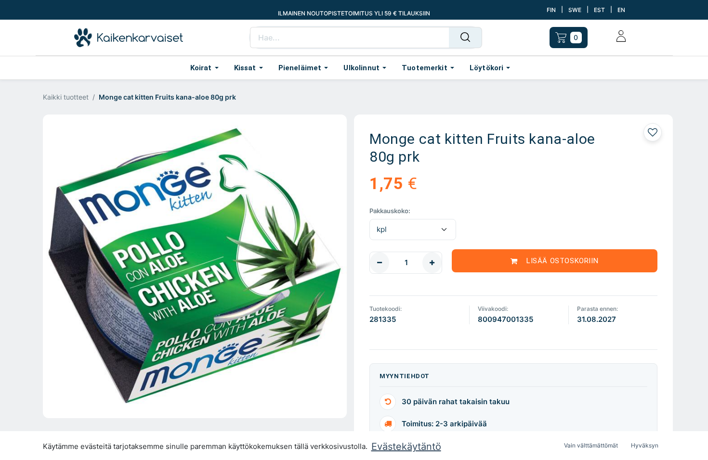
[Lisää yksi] (432, 262)
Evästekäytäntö (406, 446)
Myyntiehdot (405, 376)
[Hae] (465, 37)
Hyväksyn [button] (644, 445)
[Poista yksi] (379, 262)
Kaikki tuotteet (66, 97)
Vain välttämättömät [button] (591, 445)
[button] (554, 260)
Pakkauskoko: (389, 211)
